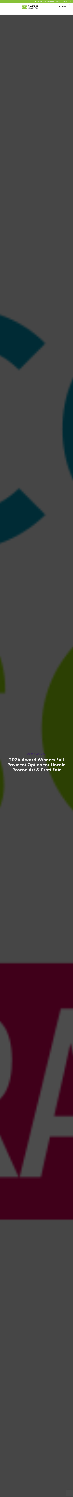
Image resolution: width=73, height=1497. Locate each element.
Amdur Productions (36, 774)
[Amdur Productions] (30, 7)
